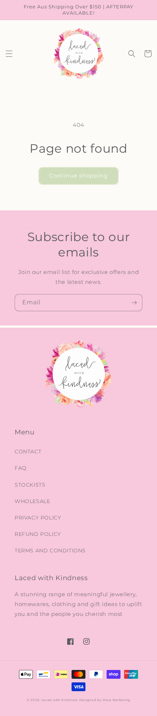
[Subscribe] (134, 302)
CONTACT (28, 451)
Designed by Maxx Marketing (104, 700)
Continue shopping (78, 175)
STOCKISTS (30, 484)
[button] (9, 54)
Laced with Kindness (59, 700)
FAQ (21, 468)
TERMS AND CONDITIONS (50, 550)
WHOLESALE (32, 501)
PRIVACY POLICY (38, 517)
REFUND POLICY (38, 534)
